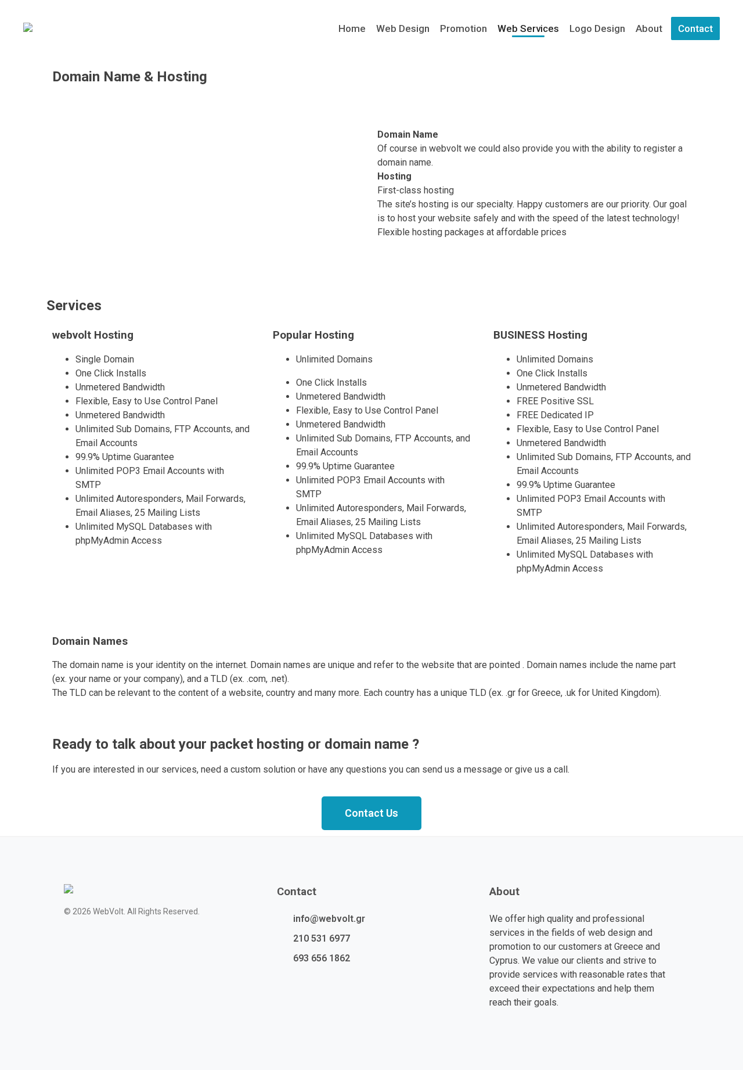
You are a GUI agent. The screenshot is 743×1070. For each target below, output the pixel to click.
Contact (695, 28)
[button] (371, 813)
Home (352, 28)
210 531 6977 (321, 938)
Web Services (528, 28)
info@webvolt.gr (329, 918)
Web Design (403, 28)
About (649, 28)
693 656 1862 (321, 958)
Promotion (463, 28)
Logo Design (597, 28)
